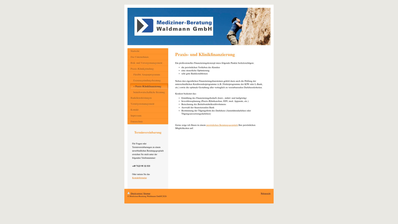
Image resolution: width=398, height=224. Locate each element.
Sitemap (146, 193)
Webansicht (266, 193)
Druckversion (136, 193)
